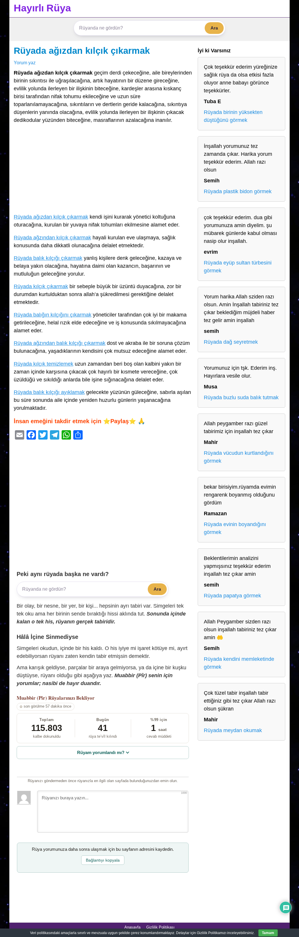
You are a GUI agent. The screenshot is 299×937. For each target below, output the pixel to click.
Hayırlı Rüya (42, 7)
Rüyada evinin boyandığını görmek (235, 528)
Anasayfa (132, 927)
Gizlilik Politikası (160, 927)
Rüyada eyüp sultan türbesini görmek (238, 267)
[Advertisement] (103, 170)
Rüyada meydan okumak (233, 730)
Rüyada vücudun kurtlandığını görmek (239, 457)
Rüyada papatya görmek (232, 596)
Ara (214, 27)
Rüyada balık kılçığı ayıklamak (49, 392)
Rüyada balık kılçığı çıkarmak (48, 258)
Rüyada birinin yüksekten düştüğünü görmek (233, 116)
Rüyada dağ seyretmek (231, 342)
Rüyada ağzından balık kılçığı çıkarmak (59, 343)
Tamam (268, 933)
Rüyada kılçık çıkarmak (41, 286)
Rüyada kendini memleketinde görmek (239, 663)
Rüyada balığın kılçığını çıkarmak (52, 315)
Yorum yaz (25, 62)
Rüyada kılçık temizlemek (43, 364)
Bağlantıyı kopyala (103, 860)
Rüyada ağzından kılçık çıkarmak (52, 238)
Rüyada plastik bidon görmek (238, 191)
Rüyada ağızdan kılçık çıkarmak (82, 51)
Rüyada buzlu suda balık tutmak (241, 397)
